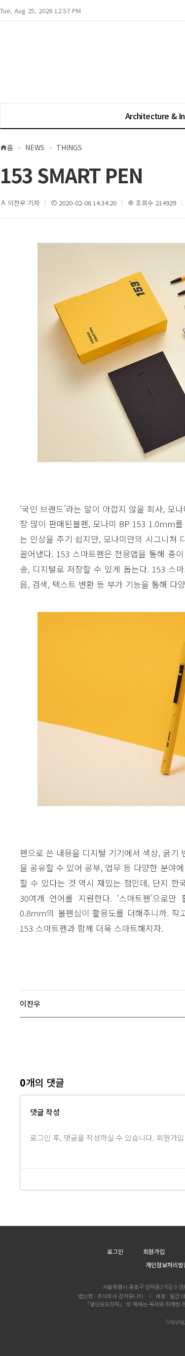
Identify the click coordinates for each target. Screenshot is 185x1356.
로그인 (115, 1251)
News (34, 147)
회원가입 (154, 1251)
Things (69, 147)
